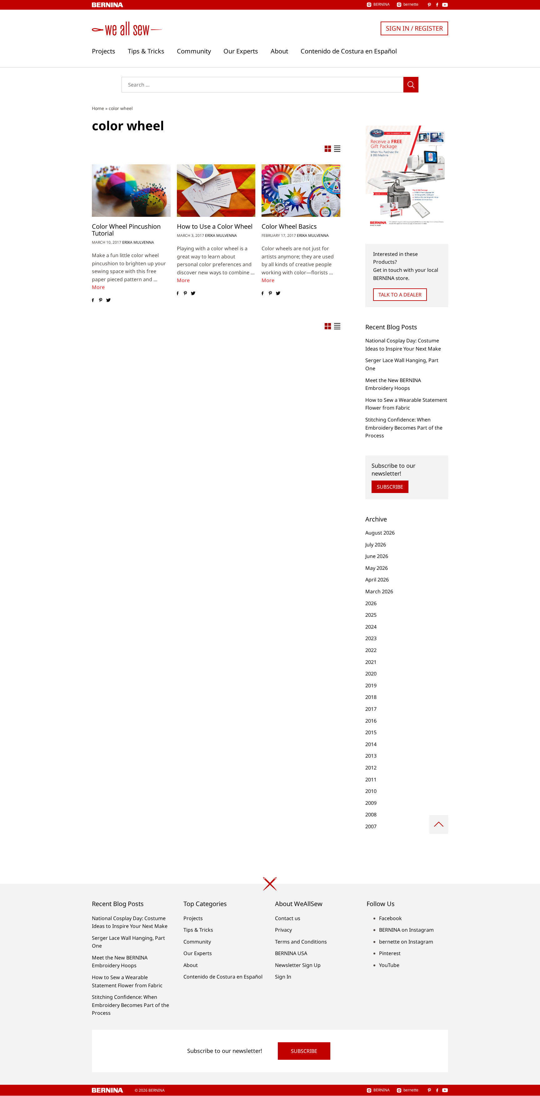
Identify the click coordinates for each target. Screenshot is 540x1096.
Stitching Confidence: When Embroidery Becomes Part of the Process (403, 427)
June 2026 (376, 556)
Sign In (283, 976)
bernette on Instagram (406, 941)
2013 (371, 755)
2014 (371, 744)
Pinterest (390, 953)
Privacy (283, 929)
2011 (371, 779)
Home (98, 108)
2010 (371, 791)
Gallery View (328, 149)
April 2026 (377, 579)
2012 (371, 767)
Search (410, 84)
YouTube (389, 965)
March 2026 (379, 591)
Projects (103, 51)
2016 (371, 720)
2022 (371, 650)
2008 (371, 814)
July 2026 (375, 544)
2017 (371, 708)
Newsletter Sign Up (298, 965)
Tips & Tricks (146, 51)
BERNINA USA (291, 953)
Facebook (390, 918)
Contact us (287, 918)
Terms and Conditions (301, 941)
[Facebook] (93, 300)
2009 (371, 803)
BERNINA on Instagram (406, 929)
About (279, 51)
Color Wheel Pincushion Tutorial (126, 229)
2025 (371, 614)
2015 (371, 732)
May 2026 (376, 568)
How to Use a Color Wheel (214, 226)
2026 (371, 603)
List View (337, 149)
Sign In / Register (414, 28)
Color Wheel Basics (289, 226)
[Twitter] (108, 300)
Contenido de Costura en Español (349, 51)
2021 (371, 662)
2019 (371, 685)
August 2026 (380, 532)
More (98, 287)
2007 (371, 826)
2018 (371, 697)
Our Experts (240, 51)
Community (194, 51)
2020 (371, 673)
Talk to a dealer (400, 294)
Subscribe (390, 486)
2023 (371, 638)
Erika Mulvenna (138, 242)
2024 (371, 626)
